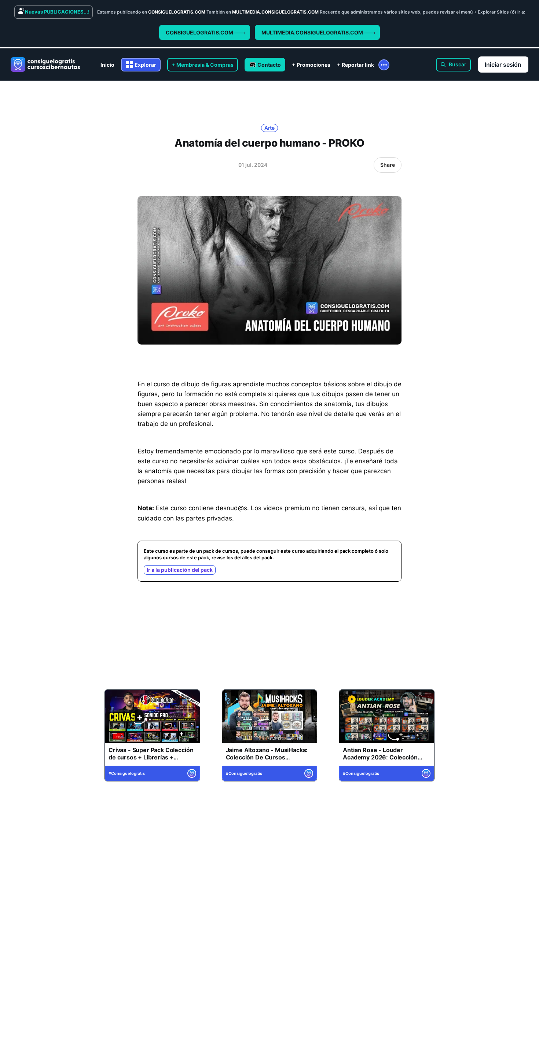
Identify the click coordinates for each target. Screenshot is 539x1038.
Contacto (269, 65)
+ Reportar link (355, 65)
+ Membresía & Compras (203, 65)
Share (387, 165)
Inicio (107, 65)
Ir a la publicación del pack (180, 570)
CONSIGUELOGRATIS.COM (200, 32)
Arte (269, 128)
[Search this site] (453, 64)
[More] (383, 64)
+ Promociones (311, 65)
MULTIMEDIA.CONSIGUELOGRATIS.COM (312, 32)
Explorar (145, 65)
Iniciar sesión (503, 64)
